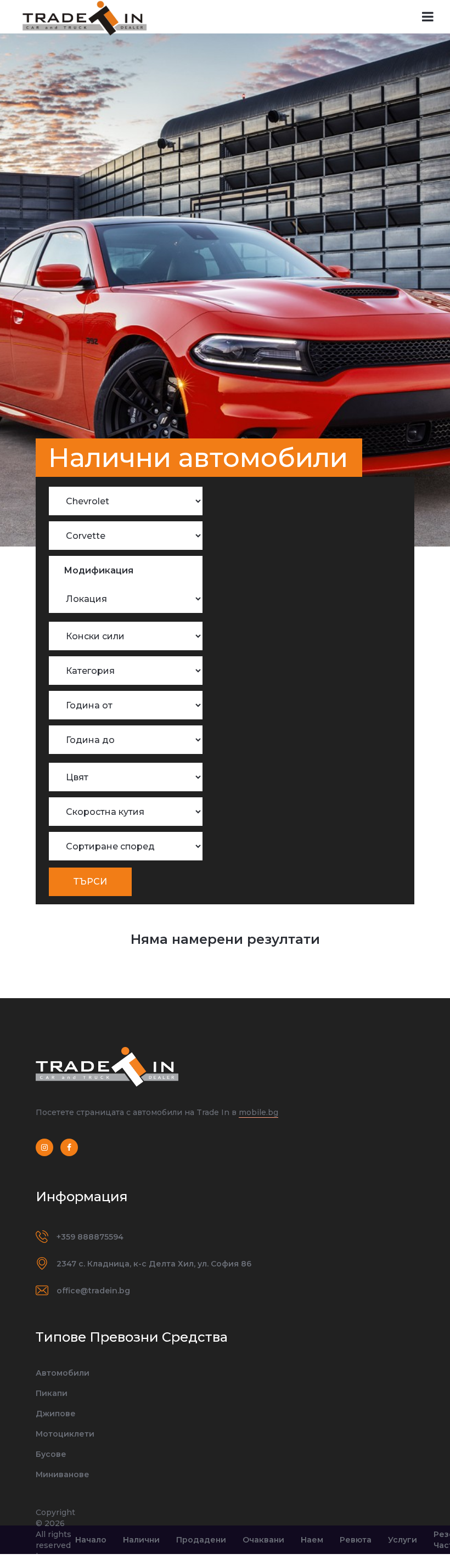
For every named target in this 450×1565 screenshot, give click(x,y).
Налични (141, 1540)
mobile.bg (258, 1112)
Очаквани (263, 1540)
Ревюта (356, 1540)
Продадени (201, 1540)
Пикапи (52, 1393)
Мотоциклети (65, 1434)
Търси (90, 881)
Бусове (51, 1454)
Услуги (402, 1540)
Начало (90, 1540)
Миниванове (62, 1474)
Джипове (56, 1413)
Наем (312, 1540)
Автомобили (62, 1373)
